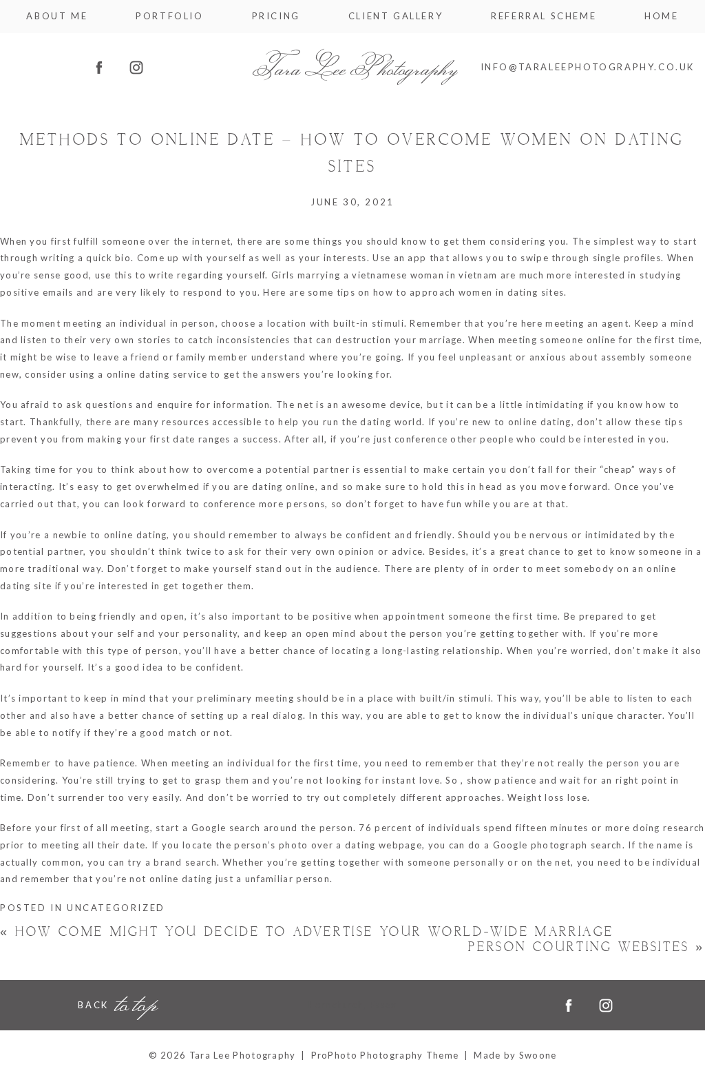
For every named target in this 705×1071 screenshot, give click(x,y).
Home (661, 16)
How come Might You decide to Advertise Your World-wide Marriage (307, 932)
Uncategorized (116, 907)
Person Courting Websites (586, 947)
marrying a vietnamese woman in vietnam (397, 274)
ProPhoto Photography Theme (385, 1055)
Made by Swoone (515, 1055)
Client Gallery (395, 16)
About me (56, 16)
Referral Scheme (543, 16)
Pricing (276, 16)
